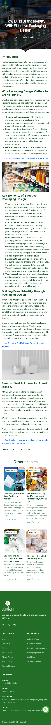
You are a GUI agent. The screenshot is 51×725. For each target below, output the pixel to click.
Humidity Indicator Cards (37, 648)
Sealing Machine (34, 661)
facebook (13, 449)
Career (4, 648)
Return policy (7, 661)
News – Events (7, 653)
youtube (14, 624)
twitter (21, 449)
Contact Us (6, 644)
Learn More (8, 519)
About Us (5, 639)
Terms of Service (8, 666)
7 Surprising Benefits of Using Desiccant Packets (14, 496)
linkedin (28, 449)
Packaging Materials (35, 653)
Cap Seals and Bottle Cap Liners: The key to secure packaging (13, 558)
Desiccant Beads (34, 644)
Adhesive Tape (33, 639)
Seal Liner (31, 657)
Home (17, 37)
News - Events (28, 37)
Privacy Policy (7, 657)
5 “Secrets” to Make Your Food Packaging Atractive (25, 158)
